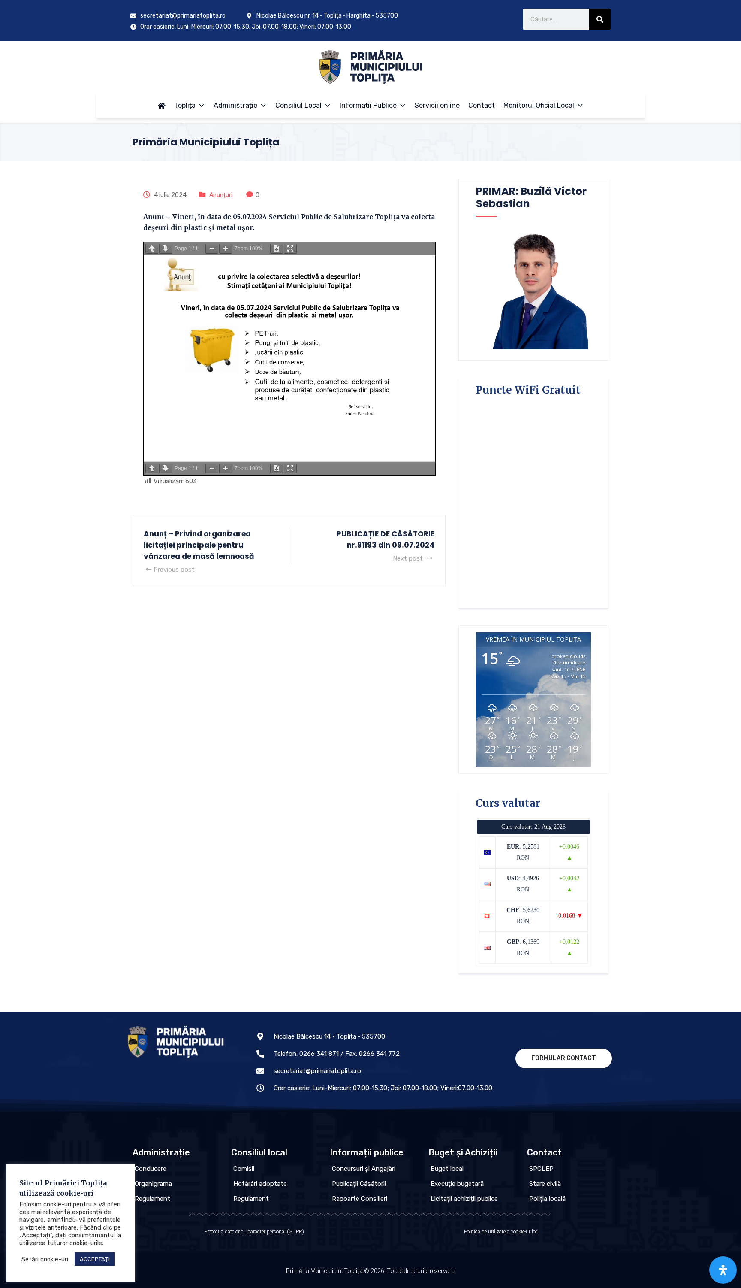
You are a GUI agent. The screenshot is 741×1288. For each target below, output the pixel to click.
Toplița (185, 105)
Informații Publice (368, 105)
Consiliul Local (298, 105)
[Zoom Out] (211, 249)
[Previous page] (151, 249)
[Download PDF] (276, 249)
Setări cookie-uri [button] (44, 1259)
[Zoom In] (225, 249)
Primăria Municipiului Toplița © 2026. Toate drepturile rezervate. (370, 1270)
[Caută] (600, 19)
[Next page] (165, 249)
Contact (481, 105)
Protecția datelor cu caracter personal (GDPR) (254, 1232)
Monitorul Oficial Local (538, 105)
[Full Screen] (290, 249)
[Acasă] (161, 105)
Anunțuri (220, 195)
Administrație (235, 105)
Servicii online (437, 105)
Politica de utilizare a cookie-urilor (500, 1232)
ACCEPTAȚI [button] (95, 1259)
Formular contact (563, 1058)
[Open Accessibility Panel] (723, 1270)
